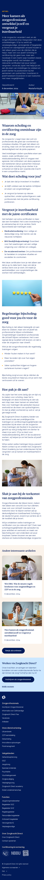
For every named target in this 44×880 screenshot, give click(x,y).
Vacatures (6, 718)
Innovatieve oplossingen (11, 743)
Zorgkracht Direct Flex (10, 714)
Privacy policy (6, 875)
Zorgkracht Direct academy (12, 786)
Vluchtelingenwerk (9, 775)
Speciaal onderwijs (9, 768)
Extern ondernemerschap (11, 790)
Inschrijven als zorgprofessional (18, 679)
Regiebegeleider (8, 812)
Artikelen (5, 722)
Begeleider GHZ (8, 808)
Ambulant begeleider (10, 819)
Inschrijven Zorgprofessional (12, 707)
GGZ (4, 761)
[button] (11, 867)
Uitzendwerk (6, 732)
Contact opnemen (9, 841)
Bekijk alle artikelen (13, 651)
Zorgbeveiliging (8, 779)
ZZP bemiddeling (8, 735)
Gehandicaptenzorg (9, 757)
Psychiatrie (6, 772)
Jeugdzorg (6, 764)
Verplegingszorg (8, 783)
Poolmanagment (8, 746)
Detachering (6, 739)
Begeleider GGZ (8, 804)
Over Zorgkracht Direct (10, 837)
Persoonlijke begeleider (10, 815)
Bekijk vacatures (8, 687)
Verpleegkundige (8, 826)
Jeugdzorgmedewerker (11, 801)
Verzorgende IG (8, 823)
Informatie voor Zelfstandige (13, 711)
